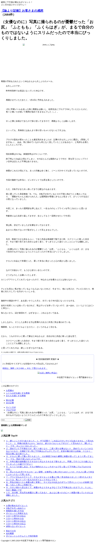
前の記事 (10, 400)
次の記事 (10, 403)
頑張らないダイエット (16, 526)
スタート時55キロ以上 (16, 521)
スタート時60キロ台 (15, 518)
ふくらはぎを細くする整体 (18, 393)
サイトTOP (11, 407)
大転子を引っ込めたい (16, 508)
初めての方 (11, 531)
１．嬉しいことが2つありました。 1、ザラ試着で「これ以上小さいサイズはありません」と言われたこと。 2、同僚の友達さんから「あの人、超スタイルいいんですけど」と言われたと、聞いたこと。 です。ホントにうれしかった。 (50, 443)
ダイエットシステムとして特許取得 (22, 536)
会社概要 (10, 533)
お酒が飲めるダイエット (17, 506)
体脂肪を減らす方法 (15, 511)
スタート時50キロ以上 (16, 524)
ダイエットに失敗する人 (17, 513)
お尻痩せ (10, 390)
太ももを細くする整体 (16, 396)
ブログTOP (11, 410)
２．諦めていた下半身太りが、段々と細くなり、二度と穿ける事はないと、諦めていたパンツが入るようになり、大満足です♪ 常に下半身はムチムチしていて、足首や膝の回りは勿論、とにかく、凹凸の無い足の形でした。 (49, 451)
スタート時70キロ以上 (16, 516)
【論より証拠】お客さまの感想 (22, 10)
